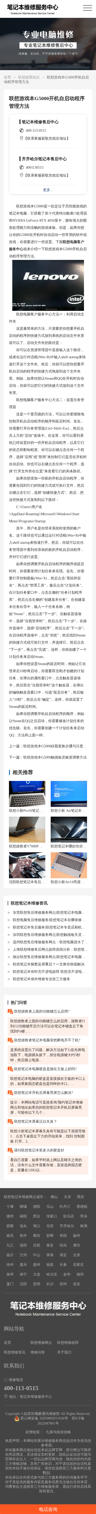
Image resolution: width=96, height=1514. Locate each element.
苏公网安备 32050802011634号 (44, 1418)
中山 (36, 1255)
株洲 (83, 1226)
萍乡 (83, 1216)
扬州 (76, 1236)
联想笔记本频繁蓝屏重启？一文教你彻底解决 (48, 964)
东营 (50, 1226)
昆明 (36, 1284)
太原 (76, 1255)
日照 (36, 1245)
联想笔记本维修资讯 (29, 903)
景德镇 (82, 1206)
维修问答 (37, 1352)
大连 (36, 1274)
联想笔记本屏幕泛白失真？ (35, 1121)
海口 (36, 1226)
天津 (67, 1197)
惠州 (36, 1265)
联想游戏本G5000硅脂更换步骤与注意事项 (56, 746)
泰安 (50, 1245)
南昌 (50, 1265)
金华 (66, 1274)
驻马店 (68, 1216)
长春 (63, 1265)
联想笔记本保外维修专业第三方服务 (41, 979)
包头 (23, 1226)
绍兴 (63, 1245)
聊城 (23, 1206)
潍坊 (76, 1245)
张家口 (51, 1216)
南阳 (23, 1216)
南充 (10, 1236)
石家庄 (78, 1265)
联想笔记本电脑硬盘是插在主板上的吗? (45, 1069)
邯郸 (50, 1236)
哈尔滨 (51, 1274)
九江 (10, 1245)
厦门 (10, 1284)
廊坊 (36, 1236)
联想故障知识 (29, 77)
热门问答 (19, 1002)
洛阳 (23, 1245)
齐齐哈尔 (67, 1226)
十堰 (10, 1206)
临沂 (10, 1255)
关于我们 (64, 1352)
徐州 (10, 1265)
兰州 (23, 1255)
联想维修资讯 (14, 1352)
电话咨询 (48, 1509)
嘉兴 (23, 1265)
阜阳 (63, 1236)
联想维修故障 (68, 1343)
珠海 (50, 1255)
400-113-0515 (36, 130)
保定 (63, 1255)
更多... (48, 190)
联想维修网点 (41, 1343)
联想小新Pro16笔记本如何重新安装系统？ (42, 811)
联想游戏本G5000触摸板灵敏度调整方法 (55, 757)
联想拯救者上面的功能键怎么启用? (41, 1011)
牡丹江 (65, 1206)
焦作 (23, 1236)
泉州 (10, 1274)
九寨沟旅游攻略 (58, 1432)
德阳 (36, 1206)
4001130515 (35, 167)
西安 (80, 1197)
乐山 (50, 1206)
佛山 (54, 1197)
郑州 (63, 1284)
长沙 (50, 1284)
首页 (7, 77)
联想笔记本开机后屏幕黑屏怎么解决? (43, 1093)
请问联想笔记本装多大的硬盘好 (38, 1150)
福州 (80, 1274)
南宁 (23, 1274)
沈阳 (23, 1284)
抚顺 (10, 1226)
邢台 (36, 1216)
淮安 (76, 1284)
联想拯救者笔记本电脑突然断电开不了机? (46, 1040)
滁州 (10, 1216)
